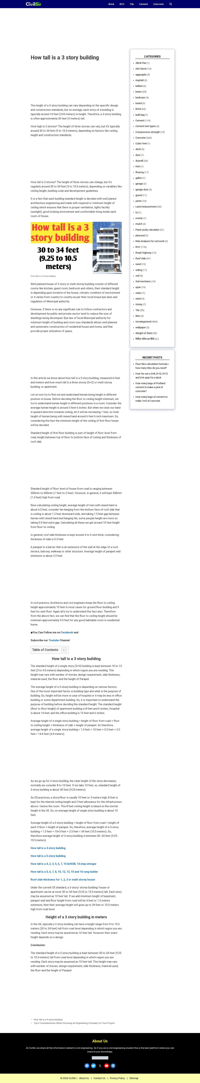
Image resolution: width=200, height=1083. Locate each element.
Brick (111, 4)
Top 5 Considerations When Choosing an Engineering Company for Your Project (74, 1023)
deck (138, 149)
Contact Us (99, 1078)
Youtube (54, 640)
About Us (84, 1078)
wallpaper (141, 327)
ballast (139, 86)
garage (139, 183)
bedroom (140, 97)
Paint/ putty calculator (147, 229)
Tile (132, 4)
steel (138, 298)
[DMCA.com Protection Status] (100, 1058)
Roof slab (141, 258)
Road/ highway (143, 252)
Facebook (67, 632)
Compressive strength (148, 132)
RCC (122, 4)
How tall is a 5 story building (48, 856)
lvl (137, 212)
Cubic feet (141, 143)
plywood (140, 235)
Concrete (158, 4)
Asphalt (140, 80)
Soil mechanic (143, 281)
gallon (139, 178)
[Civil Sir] (34, 4)
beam (139, 91)
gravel (139, 195)
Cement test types (146, 126)
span (138, 287)
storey (139, 304)
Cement (143, 4)
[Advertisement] (81, 27)
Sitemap (133, 1078)
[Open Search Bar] (170, 4)
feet (138, 166)
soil (137, 275)
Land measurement (146, 206)
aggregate (141, 74)
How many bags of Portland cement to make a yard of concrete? (150, 387)
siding (139, 270)
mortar (139, 218)
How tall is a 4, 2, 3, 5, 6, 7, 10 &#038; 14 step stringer (63, 863)
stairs (139, 292)
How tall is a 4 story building (48, 1019)
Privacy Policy (117, 1078)
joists (139, 200)
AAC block (141, 68)
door (138, 155)
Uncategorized (143, 321)
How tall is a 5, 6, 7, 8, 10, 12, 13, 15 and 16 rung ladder (64, 871)
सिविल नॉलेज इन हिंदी (145, 338)
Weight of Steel (144, 333)
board (139, 103)
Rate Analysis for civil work (150, 241)
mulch (139, 223)
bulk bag (140, 114)
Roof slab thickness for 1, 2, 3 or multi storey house (63, 879)
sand (138, 264)
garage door (142, 189)
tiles (138, 315)
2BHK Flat (141, 63)
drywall (139, 160)
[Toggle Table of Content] (63, 649)
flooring (140, 172)
